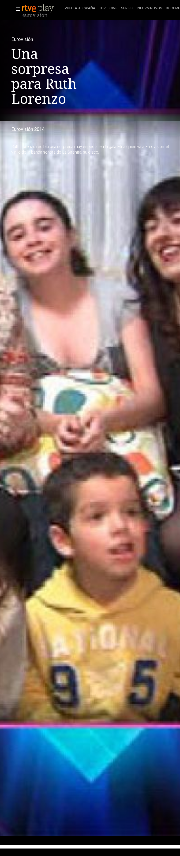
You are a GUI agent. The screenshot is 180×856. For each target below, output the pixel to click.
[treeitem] (80, 8)
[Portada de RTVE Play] (38, 8)
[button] (16, 9)
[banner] (42, 8)
